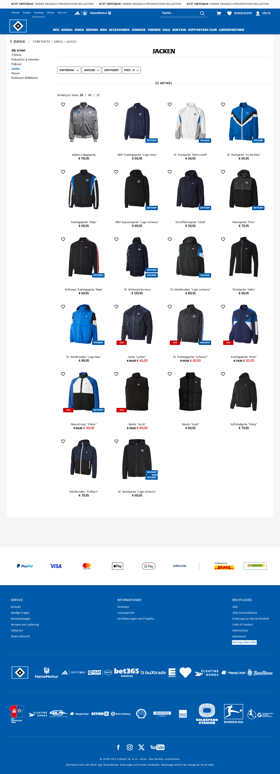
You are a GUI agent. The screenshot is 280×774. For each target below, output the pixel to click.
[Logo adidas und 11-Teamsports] (65, 674)
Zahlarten (17, 630)
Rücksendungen (20, 619)
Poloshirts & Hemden (25, 59)
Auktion (179, 30)
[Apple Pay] (117, 566)
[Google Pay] (148, 566)
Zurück (19, 41)
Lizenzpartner (231, 30)
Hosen (15, 73)
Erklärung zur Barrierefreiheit (250, 619)
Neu (56, 30)
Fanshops (123, 607)
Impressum (239, 636)
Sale (166, 30)
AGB (235, 607)
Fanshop (39, 13)
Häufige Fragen (20, 613)
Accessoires (119, 30)
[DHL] (224, 566)
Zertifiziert (111, 70)
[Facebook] (118, 747)
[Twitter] (141, 747)
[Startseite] (18, 26)
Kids (103, 30)
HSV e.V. (62, 13)
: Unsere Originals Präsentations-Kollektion (52, 4)
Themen (154, 30)
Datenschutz (240, 630)
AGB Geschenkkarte (244, 613)
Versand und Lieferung (25, 624)
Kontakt (16, 607)
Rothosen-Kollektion (24, 78)
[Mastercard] (86, 566)
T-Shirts (16, 55)
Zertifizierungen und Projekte (135, 619)
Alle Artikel (18, 50)
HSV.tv (50, 13)
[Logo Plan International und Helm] (93, 674)
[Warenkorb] (219, 13)
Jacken (15, 68)
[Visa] (55, 566)
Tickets (27, 13)
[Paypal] (24, 566)
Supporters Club (202, 30)
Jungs (79, 30)
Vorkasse (179, 566)
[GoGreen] (255, 566)
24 (81, 95)
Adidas (67, 30)
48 (89, 95)
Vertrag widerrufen (244, 642)
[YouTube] (157, 747)
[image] (83, 131)
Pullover (16, 64)
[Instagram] (129, 747)
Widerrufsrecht (20, 636)
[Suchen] (202, 13)
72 (98, 95)
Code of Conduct (242, 624)
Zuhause (139, 30)
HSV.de (15, 13)
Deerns (92, 30)
